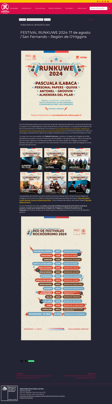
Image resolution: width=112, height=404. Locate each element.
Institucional (81, 8)
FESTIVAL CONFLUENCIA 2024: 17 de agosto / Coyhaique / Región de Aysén (80, 376)
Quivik (21, 200)
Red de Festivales (55, 8)
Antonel (27, 200)
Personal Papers (83, 198)
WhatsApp (31, 361)
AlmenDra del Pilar (44, 200)
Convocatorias (40, 8)
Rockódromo (26, 8)
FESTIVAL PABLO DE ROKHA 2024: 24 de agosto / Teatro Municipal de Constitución (33, 376)
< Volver (91, 20)
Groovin (33, 200)
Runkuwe (47, 19)
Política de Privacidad (26, 398)
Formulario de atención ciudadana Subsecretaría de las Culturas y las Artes (42, 396)
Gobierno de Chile (25, 390)
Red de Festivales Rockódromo (35, 19)
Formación (69, 8)
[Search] (109, 8)
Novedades (14, 8)
